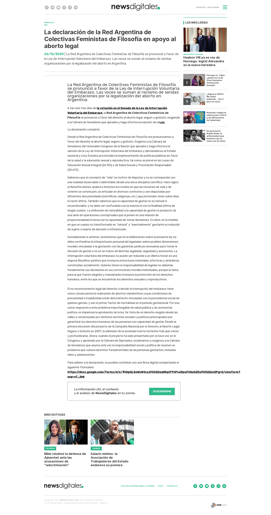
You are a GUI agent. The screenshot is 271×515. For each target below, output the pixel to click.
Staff (161, 486)
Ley (162, 122)
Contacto (172, 486)
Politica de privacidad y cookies (137, 486)
